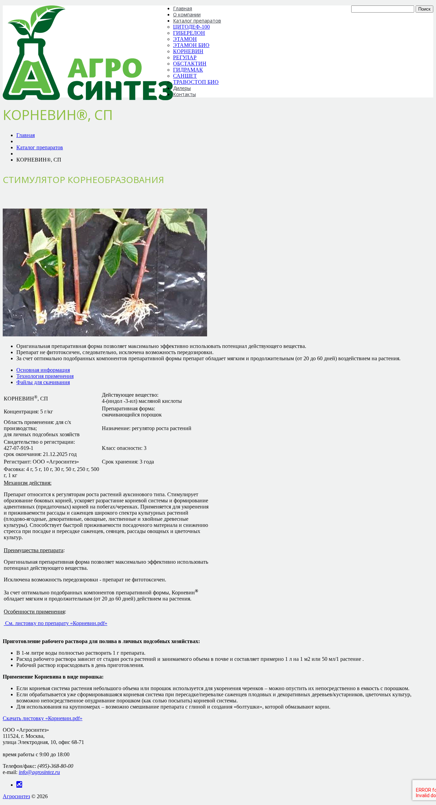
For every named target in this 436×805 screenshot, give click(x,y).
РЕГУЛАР (185, 57)
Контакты (184, 94)
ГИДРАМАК (188, 70)
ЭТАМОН (185, 39)
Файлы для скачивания (43, 382)
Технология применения (45, 376)
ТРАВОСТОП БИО (196, 82)
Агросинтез (16, 796)
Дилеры (182, 88)
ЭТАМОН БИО (191, 45)
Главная (182, 8)
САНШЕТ (185, 76)
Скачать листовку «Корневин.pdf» (42, 718)
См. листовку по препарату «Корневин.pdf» (55, 623)
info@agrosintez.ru (39, 772)
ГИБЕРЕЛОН (189, 33)
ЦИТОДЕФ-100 (191, 27)
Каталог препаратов (197, 20)
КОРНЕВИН (188, 51)
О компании (187, 14)
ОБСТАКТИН (189, 63)
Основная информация (43, 370)
